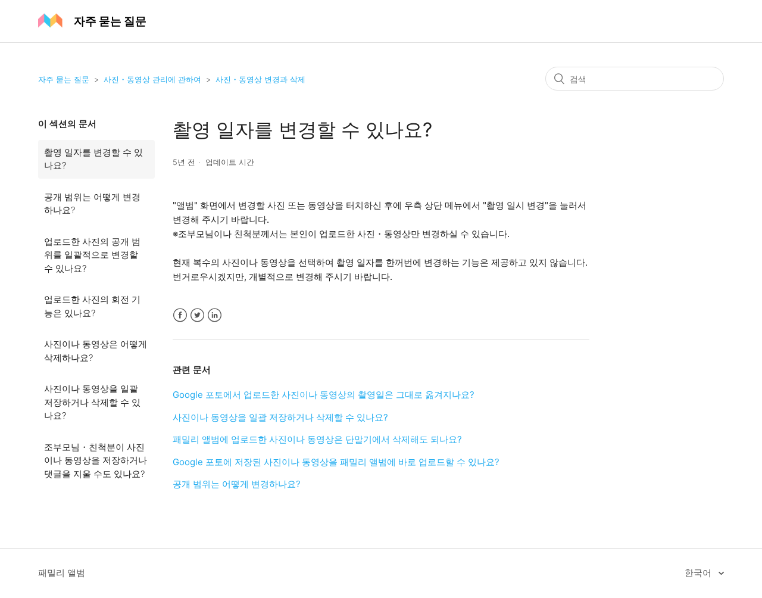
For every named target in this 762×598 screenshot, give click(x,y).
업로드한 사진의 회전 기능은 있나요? (92, 306)
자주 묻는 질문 (63, 79)
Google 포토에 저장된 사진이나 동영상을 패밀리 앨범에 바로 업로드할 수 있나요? (336, 462)
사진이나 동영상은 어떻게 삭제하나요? (95, 350)
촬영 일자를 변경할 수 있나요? (93, 159)
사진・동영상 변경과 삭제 (260, 79)
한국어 (699, 572)
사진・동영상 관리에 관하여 (152, 79)
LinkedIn (214, 315)
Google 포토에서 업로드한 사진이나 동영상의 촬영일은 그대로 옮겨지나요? (323, 394)
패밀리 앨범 (61, 572)
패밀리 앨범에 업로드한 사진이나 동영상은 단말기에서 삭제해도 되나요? (317, 439)
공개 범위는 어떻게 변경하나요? (92, 203)
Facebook (180, 315)
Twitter (197, 315)
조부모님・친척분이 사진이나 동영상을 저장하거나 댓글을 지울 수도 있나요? (95, 460)
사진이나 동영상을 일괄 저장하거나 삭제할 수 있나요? (92, 402)
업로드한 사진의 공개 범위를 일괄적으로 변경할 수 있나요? (92, 255)
